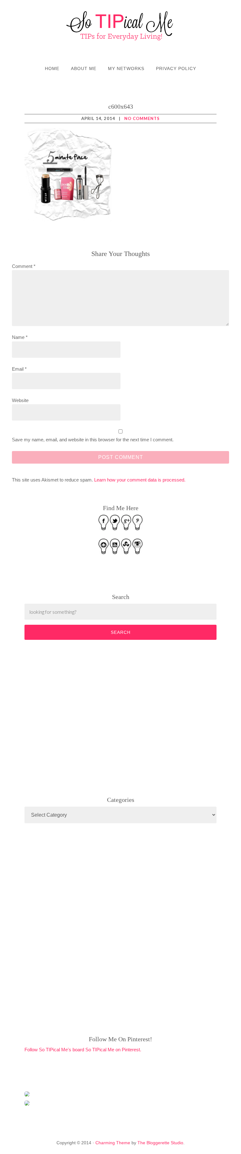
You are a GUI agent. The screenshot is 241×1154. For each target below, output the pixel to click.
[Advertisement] (71, 717)
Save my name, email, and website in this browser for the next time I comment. (93, 439)
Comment (23, 266)
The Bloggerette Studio (160, 1142)
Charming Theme (112, 1142)
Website (20, 400)
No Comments (142, 118)
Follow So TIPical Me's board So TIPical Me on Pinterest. (82, 1049)
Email (19, 369)
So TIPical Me (120, 26)
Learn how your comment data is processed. (139, 479)
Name (20, 337)
